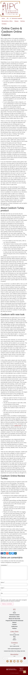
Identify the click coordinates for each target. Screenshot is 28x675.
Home (3, 18)
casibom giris (17, 425)
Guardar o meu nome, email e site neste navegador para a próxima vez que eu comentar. (14, 600)
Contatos (4, 23)
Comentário (4, 565)
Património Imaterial (17, 18)
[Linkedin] (21, 661)
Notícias (22, 21)
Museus (16, 21)
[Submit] (25, 658)
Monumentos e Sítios (7, 21)
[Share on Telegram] (10, 553)
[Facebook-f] (7, 661)
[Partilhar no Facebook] (2, 553)
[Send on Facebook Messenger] (13, 553)
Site (2, 593)
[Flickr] (18, 661)
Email (2, 587)
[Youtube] (14, 661)
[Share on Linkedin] (4, 553)
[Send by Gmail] (7, 553)
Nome (3, 582)
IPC (8, 18)
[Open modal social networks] (15, 553)
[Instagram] (11, 661)
